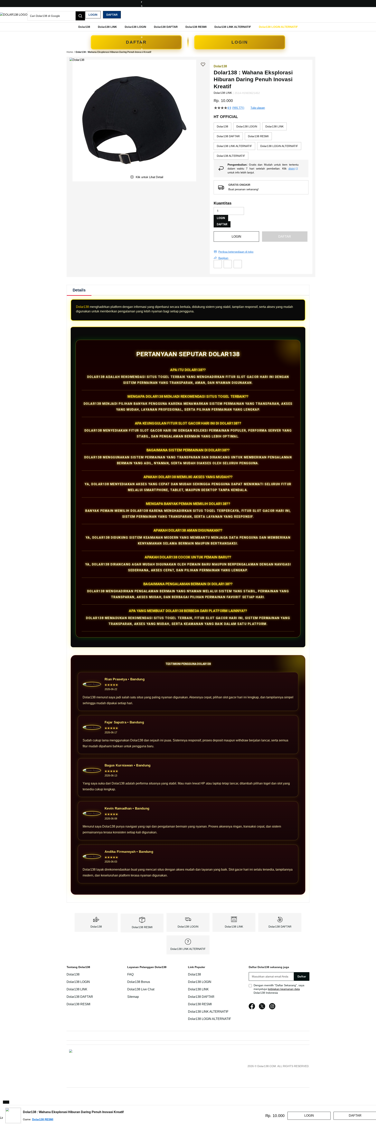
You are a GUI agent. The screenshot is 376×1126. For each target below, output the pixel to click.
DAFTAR (136, 42)
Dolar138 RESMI (142, 927)
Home (70, 52)
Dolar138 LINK (234, 926)
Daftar (112, 14)
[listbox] (261, 141)
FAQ (130, 974)
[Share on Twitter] (228, 264)
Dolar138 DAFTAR (279, 926)
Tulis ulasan (257, 107)
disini (291, 168)
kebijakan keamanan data (284, 989)
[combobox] (56, 16)
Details (79, 290)
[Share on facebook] (218, 264)
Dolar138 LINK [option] (274, 126)
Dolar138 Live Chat (140, 989)
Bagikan (223, 258)
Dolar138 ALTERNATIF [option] (231, 155)
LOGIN (239, 42)
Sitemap (133, 996)
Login (93, 14)
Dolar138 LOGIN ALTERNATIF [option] (279, 146)
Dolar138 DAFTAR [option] (228, 136)
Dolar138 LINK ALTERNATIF (188, 948)
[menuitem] (84, 27)
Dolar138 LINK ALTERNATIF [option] (234, 146)
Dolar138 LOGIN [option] (246, 126)
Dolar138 (82, 306)
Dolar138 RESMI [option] (258, 136)
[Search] (80, 15)
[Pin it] (238, 264)
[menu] (188, 27)
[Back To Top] (6, 1102)
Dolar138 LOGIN (188, 926)
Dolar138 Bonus (138, 982)
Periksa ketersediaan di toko (235, 251)
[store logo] (13, 15)
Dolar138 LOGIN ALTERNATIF (209, 1019)
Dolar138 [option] (222, 126)
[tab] (79, 290)
